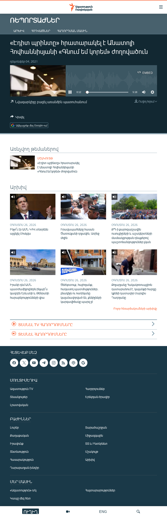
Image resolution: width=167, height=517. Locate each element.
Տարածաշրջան (96, 427)
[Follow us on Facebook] (14, 363)
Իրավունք (16, 443)
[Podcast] (73, 363)
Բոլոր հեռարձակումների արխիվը (135, 308)
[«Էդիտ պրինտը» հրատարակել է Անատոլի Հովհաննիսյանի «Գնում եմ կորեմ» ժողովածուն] (22, 162)
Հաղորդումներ (95, 389)
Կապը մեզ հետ (20, 498)
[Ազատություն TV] (67, 511)
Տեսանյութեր (18, 397)
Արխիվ (18, 31)
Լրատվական (19, 405)
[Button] (17, 118)
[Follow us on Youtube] (34, 363)
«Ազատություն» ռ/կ (23, 490)
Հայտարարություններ (100, 490)
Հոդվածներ (40, 31)
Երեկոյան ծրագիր (97, 397)
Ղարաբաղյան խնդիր (24, 467)
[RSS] (63, 363)
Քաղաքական (19, 435)
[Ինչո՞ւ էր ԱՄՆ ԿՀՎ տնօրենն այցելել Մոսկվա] (32, 206)
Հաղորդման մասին (72, 31)
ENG (103, 511)
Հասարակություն (21, 459)
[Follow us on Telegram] (44, 363)
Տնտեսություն (19, 451)
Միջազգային (94, 435)
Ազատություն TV (21, 389)
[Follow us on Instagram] (54, 363)
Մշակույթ (45, 158)
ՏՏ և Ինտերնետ (96, 443)
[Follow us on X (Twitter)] (24, 363)
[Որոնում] (138, 511)
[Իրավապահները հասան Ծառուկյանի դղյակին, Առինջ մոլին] (83, 206)
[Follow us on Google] (83, 363)
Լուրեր (14, 427)
